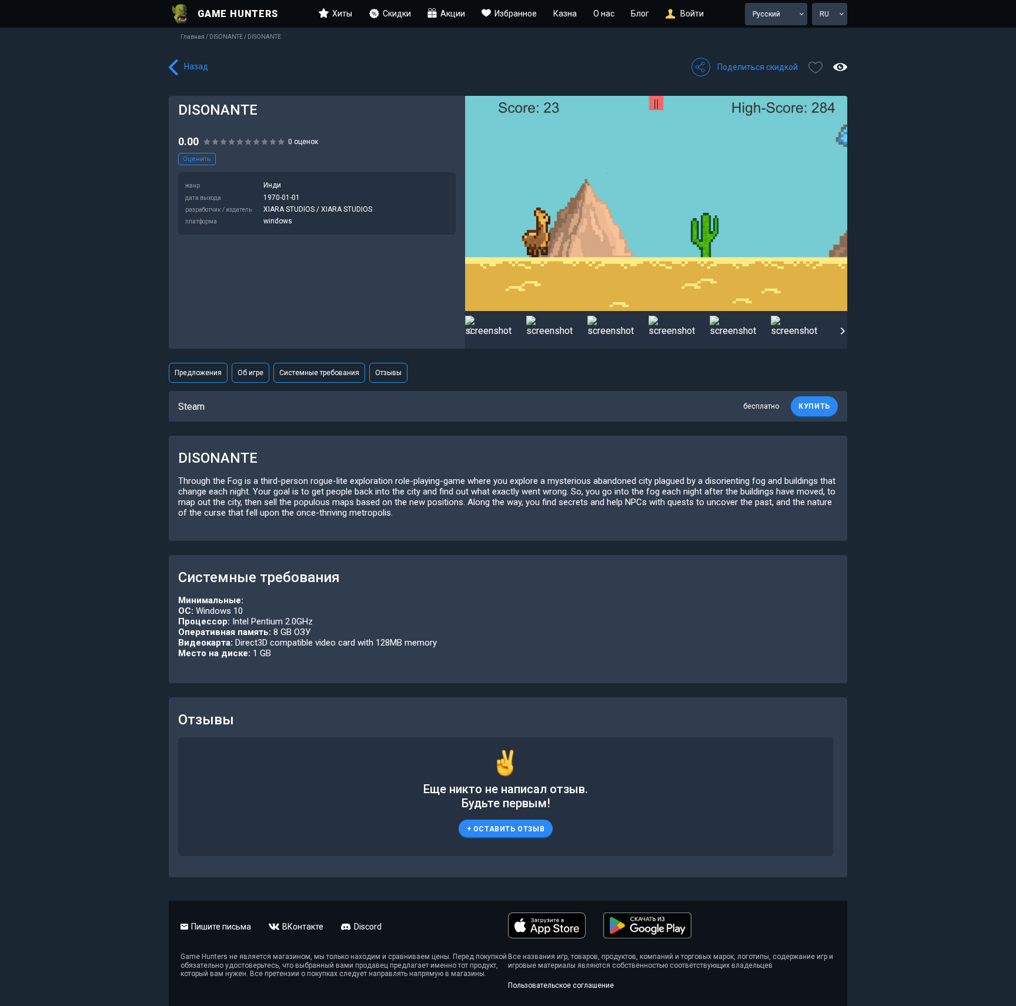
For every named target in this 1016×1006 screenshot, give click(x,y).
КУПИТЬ (814, 406)
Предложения (198, 373)
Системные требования (319, 373)
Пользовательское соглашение (561, 985)
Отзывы (388, 373)
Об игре (250, 373)
